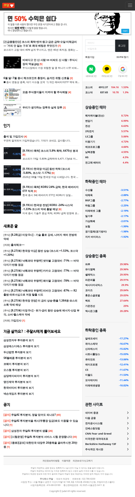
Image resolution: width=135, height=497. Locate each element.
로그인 (122, 45)
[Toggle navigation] (130, 5)
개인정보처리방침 (51, 460)
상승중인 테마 (95, 107)
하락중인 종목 (95, 330)
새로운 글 (11, 226)
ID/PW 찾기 (122, 57)
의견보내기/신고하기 (83, 460)
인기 (7, 126)
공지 (7, 405)
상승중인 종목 (95, 256)
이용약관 (66, 460)
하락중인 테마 (95, 182)
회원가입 (89, 57)
